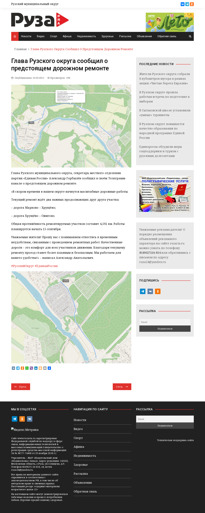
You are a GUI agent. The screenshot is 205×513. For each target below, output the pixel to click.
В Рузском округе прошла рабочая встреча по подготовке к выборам (164, 96)
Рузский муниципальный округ (35, 4)
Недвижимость (86, 36)
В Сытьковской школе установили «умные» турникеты (165, 112)
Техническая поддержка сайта (175, 440)
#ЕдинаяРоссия (46, 266)
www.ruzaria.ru (26, 438)
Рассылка (125, 36)
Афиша (67, 36)
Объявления (144, 36)
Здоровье (108, 36)
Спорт (53, 36)
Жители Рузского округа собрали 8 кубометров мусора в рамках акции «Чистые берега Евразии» (164, 78)
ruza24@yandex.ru (152, 262)
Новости (26, 36)
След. (119, 386)
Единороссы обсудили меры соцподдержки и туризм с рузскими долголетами (160, 151)
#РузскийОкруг (22, 266)
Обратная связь (166, 36)
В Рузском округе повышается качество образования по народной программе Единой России (161, 131)
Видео (41, 36)
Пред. (23, 386)
